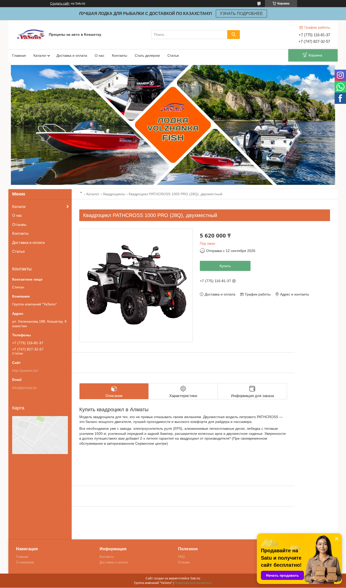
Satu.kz (195, 578)
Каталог (39, 55)
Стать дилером (147, 55)
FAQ (181, 557)
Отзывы (19, 224)
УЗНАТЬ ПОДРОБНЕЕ (241, 13)
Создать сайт (60, 3)
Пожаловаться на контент (193, 583)
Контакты (119, 55)
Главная (19, 55)
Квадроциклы (114, 194)
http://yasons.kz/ (25, 370)
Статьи (173, 55)
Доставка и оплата (71, 55)
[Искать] (233, 34)
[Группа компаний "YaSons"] (31, 34)
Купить (225, 266)
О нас (99, 55)
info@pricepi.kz (24, 388)
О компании (25, 562)
